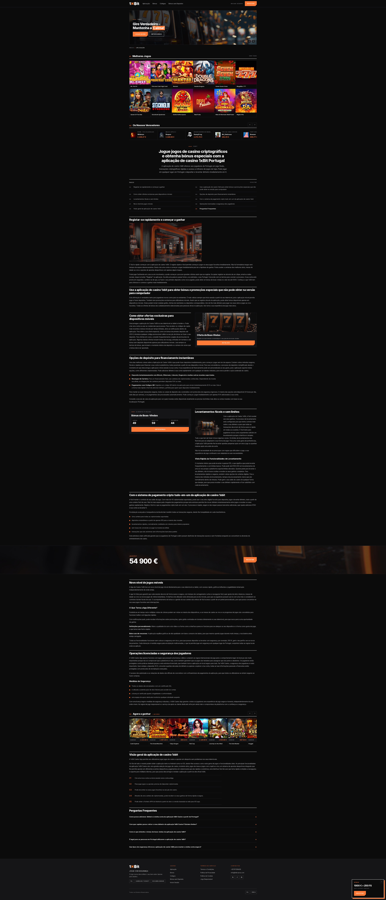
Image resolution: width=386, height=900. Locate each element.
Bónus (155, 3)
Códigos (163, 3)
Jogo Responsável (206, 879)
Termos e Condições (207, 869)
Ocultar (253, 182)
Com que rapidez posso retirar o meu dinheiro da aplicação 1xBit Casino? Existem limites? (163, 824)
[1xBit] (134, 3)
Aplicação (146, 3)
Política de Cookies (206, 876)
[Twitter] (233, 877)
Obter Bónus (156, 34)
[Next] (253, 41)
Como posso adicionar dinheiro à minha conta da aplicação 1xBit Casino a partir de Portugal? (164, 817)
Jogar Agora (140, 34)
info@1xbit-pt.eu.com (237, 872)
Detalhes (226, 343)
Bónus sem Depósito (176, 3)
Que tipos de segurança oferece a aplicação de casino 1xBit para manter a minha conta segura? (165, 847)
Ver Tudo (253, 56)
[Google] (241, 877)
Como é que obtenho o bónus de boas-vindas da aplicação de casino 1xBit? (157, 832)
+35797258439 (236, 869)
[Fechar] (381, 881)
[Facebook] (237, 877)
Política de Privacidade (207, 872)
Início (131, 47)
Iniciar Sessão (237, 3)
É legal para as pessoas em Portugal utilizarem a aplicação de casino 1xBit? (157, 839)
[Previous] (249, 41)
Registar (250, 3)
